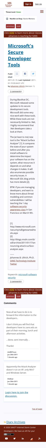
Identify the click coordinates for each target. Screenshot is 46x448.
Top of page (37, 409)
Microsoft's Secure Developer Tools (20, 55)
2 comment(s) (16, 91)
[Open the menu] (42, 11)
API (26, 431)
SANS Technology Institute (22, 260)
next (18, 26)
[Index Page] (8, 4)
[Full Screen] (16, 73)
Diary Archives (15, 422)
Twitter (13, 264)
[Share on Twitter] (33, 73)
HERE (11, 32)
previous (10, 26)
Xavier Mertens (29, 19)
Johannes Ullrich (18, 86)
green (18, 12)
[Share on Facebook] (25, 73)
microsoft (23, 274)
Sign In (28, 4)
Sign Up (38, 4)
